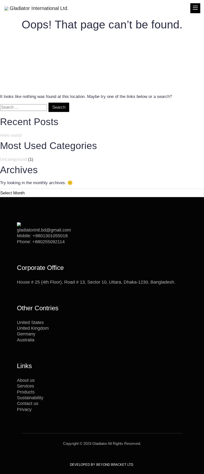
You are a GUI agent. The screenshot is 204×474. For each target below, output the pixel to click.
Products (26, 392)
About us (26, 380)
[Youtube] (98, 455)
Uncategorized (13, 159)
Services (25, 386)
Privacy (24, 409)
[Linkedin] (104, 455)
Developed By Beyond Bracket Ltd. (102, 465)
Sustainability (30, 397)
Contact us (27, 403)
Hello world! (11, 135)
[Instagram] (109, 455)
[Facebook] (92, 455)
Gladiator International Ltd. (39, 8)
